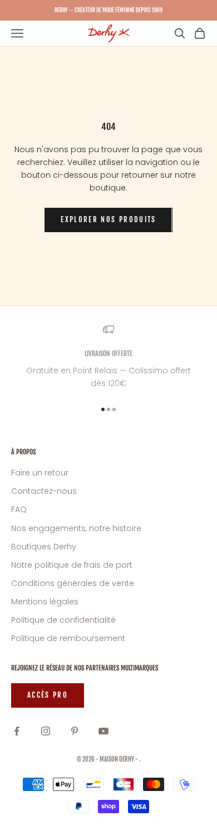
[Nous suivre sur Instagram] (45, 731)
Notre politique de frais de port (71, 564)
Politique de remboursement (68, 638)
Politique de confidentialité (63, 619)
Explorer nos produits (108, 219)
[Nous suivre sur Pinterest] (74, 731)
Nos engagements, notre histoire (76, 528)
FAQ (19, 509)
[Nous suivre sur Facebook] (16, 731)
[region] (108, 357)
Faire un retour (39, 472)
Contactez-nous (44, 491)
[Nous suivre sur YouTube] (103, 731)
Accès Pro (47, 694)
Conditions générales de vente (72, 583)
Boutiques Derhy (43, 546)
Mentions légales (44, 601)
